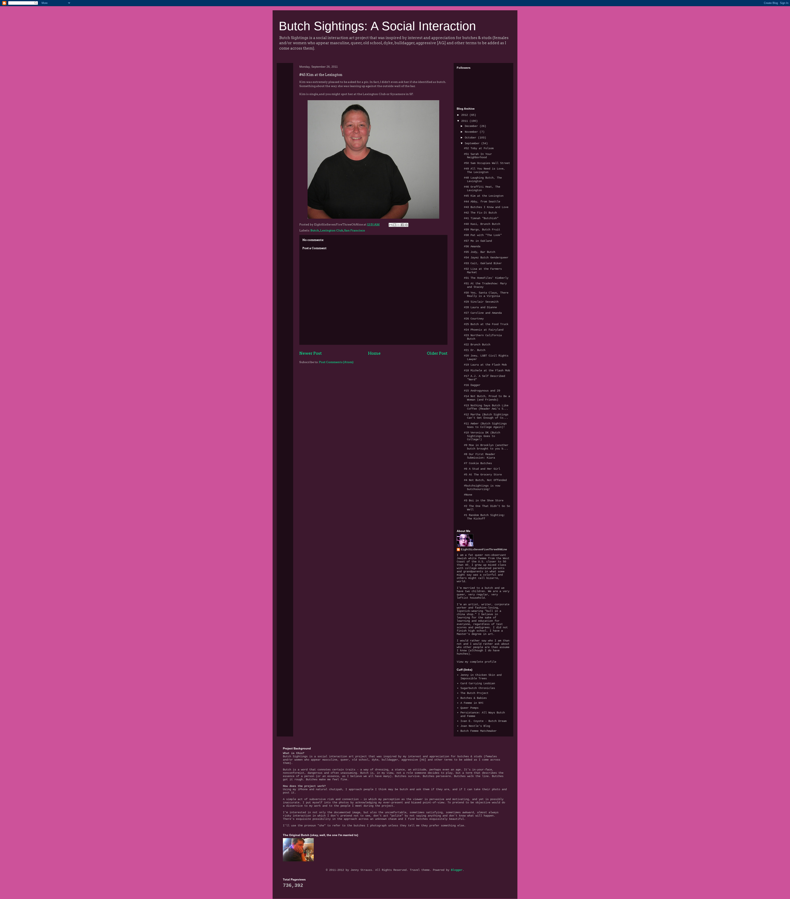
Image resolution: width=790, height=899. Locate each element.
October (471, 137)
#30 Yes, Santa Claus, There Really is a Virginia (486, 294)
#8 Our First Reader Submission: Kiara (479, 456)
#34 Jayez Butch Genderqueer (486, 257)
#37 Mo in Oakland (478, 241)
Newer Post (310, 353)
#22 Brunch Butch (477, 344)
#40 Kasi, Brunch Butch (482, 224)
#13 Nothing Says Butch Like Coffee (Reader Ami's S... (486, 407)
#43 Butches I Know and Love (486, 207)
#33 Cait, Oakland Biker (483, 263)
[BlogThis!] (395, 225)
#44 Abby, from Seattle (482, 201)
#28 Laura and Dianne (480, 307)
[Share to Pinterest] (406, 225)
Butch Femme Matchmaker (478, 731)
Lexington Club (331, 230)
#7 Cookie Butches (478, 463)
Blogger (456, 870)
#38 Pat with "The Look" (483, 235)
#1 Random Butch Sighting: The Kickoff (484, 516)
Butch (314, 230)
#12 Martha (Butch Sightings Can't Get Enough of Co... (486, 416)
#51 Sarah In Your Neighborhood (478, 155)
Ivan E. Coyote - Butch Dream (483, 721)
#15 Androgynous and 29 (482, 390)
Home (374, 353)
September (473, 143)
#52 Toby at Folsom (479, 148)
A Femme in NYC (471, 703)
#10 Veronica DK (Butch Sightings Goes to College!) (482, 436)
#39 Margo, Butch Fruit (482, 229)
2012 (465, 115)
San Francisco (354, 230)
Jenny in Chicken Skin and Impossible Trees (481, 676)
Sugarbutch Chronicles (477, 688)
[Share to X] (398, 225)
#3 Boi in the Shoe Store (483, 500)
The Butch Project (474, 693)
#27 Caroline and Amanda (483, 313)
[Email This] (391, 225)
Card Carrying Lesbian (477, 683)
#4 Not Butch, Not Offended (485, 480)
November (472, 132)
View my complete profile (476, 661)
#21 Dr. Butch (474, 350)
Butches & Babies (473, 698)
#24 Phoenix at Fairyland (483, 329)
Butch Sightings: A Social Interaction (377, 26)
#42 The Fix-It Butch (480, 212)
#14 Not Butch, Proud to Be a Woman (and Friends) (487, 398)
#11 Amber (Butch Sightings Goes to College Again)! (485, 425)
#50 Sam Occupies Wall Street (487, 163)
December (472, 126)
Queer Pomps (469, 708)
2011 (465, 121)
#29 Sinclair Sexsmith (481, 301)
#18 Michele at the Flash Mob (487, 370)
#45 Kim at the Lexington (483, 195)
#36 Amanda (472, 246)
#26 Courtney (474, 318)
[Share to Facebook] (402, 225)
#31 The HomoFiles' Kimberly (486, 278)
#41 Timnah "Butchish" (481, 218)
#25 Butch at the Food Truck (486, 324)
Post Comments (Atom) (336, 362)
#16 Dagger (472, 385)
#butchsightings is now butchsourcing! (482, 487)
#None (468, 494)
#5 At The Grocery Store (483, 474)
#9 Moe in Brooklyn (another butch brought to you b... (486, 447)
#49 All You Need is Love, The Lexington (484, 170)
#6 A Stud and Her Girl (482, 468)
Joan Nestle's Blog (475, 726)
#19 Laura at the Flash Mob (485, 364)
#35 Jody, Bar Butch (479, 252)
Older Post (437, 353)
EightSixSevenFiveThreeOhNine (484, 549)
